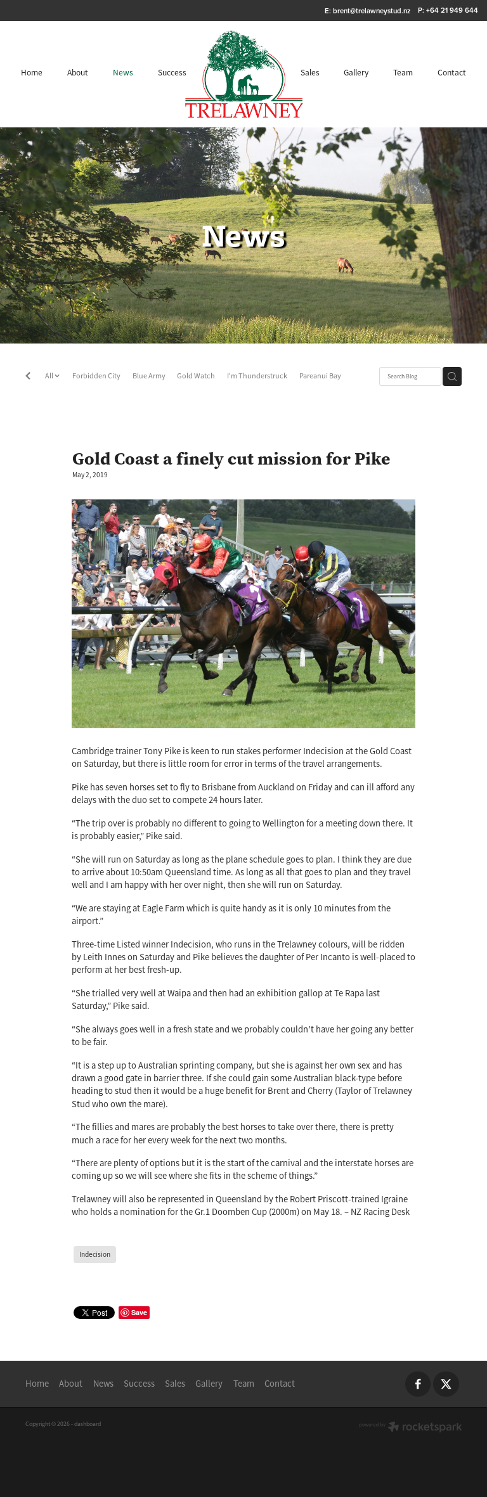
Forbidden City (96, 376)
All (50, 376)
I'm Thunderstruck (257, 376)
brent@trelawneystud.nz (371, 10)
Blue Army (149, 376)
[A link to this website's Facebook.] (418, 1384)
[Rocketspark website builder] (410, 1428)
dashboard (87, 1424)
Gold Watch (196, 376)
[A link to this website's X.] (446, 1384)
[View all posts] (27, 377)
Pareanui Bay (320, 376)
